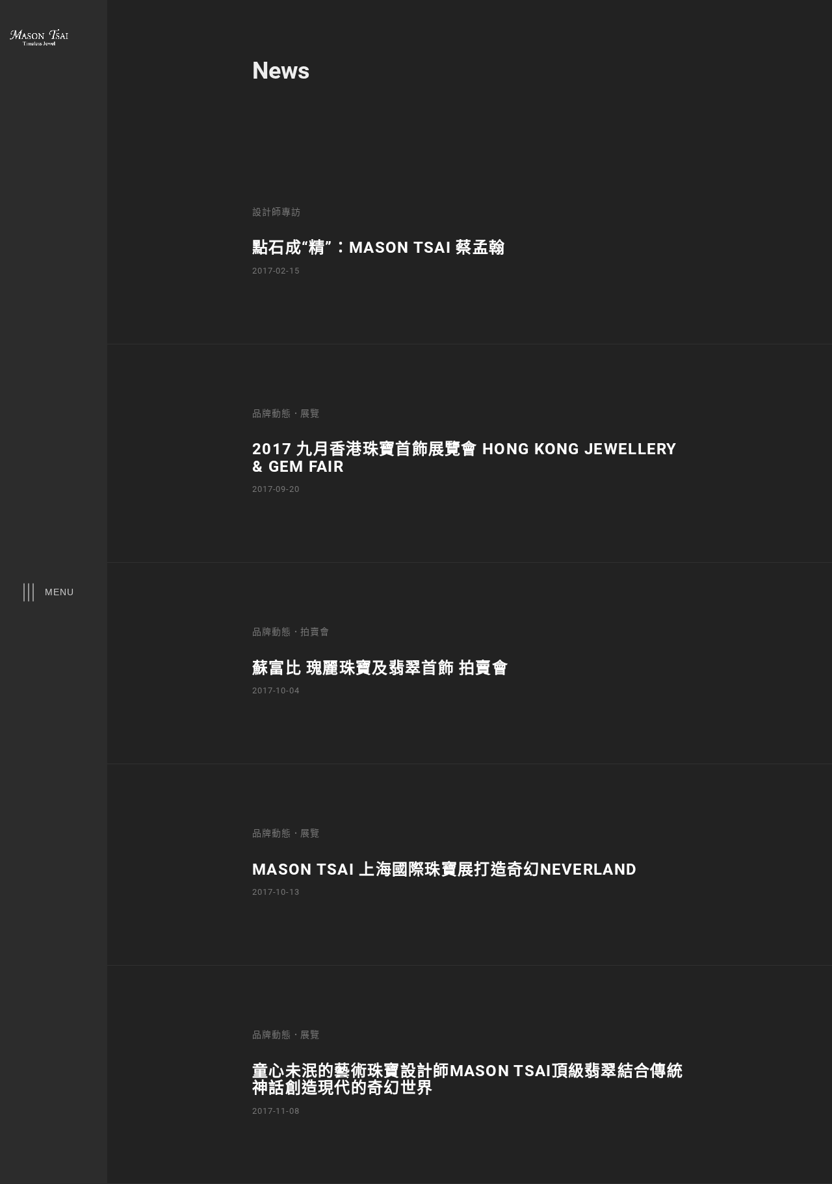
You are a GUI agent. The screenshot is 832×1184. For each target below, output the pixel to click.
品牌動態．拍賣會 (291, 631)
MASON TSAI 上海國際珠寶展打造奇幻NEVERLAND (444, 869)
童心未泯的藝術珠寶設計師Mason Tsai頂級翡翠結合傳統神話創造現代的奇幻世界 (467, 1079)
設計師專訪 (276, 211)
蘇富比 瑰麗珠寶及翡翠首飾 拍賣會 (380, 668)
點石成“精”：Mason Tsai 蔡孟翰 (378, 247)
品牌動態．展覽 (286, 413)
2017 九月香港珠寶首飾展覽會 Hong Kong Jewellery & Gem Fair (464, 457)
